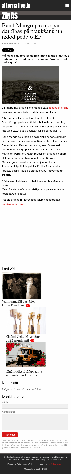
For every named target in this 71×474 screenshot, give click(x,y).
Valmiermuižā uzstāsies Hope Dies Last (18, 303)
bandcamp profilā (12, 203)
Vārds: (5, 402)
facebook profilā (58, 107)
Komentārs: (8, 411)
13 (32, 340)
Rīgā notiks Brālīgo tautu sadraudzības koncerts (24, 373)
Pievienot (10, 434)
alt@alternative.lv (56, 464)
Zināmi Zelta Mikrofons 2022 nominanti (23, 338)
